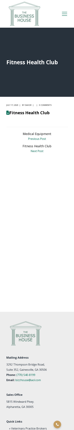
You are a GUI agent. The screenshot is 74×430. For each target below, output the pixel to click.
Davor (28, 105)
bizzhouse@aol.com (28, 380)
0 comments (45, 105)
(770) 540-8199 (25, 375)
